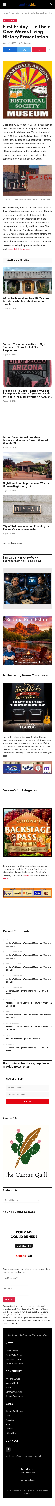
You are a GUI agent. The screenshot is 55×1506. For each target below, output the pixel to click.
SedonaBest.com (27, 1480)
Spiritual (9, 1387)
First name (7, 1288)
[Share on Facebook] (10, 49)
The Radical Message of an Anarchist (23, 1039)
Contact (9, 1429)
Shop (8, 1416)
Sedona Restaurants (15, 1396)
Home (5, 13)
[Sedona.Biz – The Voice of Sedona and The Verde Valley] (27, 4)
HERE (26, 875)
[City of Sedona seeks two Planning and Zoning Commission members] (27, 509)
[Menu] (4, 4)
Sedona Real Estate (14, 1411)
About (8, 1424)
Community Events (14, 1392)
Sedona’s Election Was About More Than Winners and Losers (28, 944)
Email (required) (10, 1278)
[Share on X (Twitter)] (24, 49)
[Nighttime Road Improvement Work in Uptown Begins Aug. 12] (27, 466)
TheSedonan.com (28, 1473)
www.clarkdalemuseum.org (21, 249)
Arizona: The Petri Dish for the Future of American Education (29, 1004)
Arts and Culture (13, 1379)
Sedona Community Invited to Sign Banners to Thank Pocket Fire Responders (24, 347)
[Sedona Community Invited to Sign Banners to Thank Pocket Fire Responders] (27, 327)
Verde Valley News (14, 1355)
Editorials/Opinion (13, 1359)
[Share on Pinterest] (39, 49)
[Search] (50, 4)
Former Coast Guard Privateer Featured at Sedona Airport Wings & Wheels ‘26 (25, 440)
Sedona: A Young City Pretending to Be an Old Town (27, 992)
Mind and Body (12, 1383)
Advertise (10, 1420)
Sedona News (10, 20)
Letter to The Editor (14, 1364)
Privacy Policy (29, 1491)
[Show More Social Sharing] (49, 49)
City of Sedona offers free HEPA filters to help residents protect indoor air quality (26, 301)
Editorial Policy (12, 1433)
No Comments (26, 43)
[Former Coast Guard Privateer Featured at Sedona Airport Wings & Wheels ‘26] (27, 419)
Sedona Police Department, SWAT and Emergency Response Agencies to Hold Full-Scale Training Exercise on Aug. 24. (27, 394)
